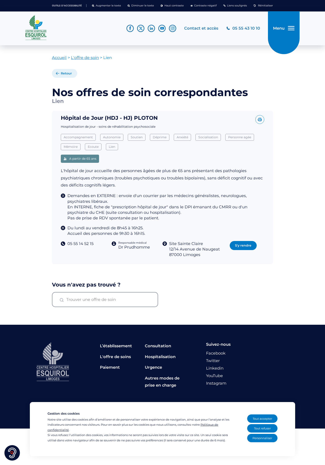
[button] (106, 5)
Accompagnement (78, 137)
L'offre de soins (115, 356)
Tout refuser (262, 428)
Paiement (110, 367)
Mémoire (71, 147)
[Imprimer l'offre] (259, 119)
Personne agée (239, 137)
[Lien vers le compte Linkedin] (151, 28)
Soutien (137, 137)
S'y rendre (243, 245)
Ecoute (93, 147)
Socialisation (208, 137)
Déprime (159, 137)
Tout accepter (262, 418)
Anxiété (182, 137)
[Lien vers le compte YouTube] (162, 28)
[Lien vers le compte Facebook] (130, 28)
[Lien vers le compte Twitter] (140, 28)
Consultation (158, 346)
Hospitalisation (160, 356)
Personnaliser (262, 438)
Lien (112, 147)
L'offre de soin (85, 57)
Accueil (59, 57)
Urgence (153, 367)
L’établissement (116, 346)
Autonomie (111, 137)
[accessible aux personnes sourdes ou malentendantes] (12, 453)
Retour (66, 73)
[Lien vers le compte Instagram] (172, 28)
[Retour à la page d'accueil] (72, 27)
